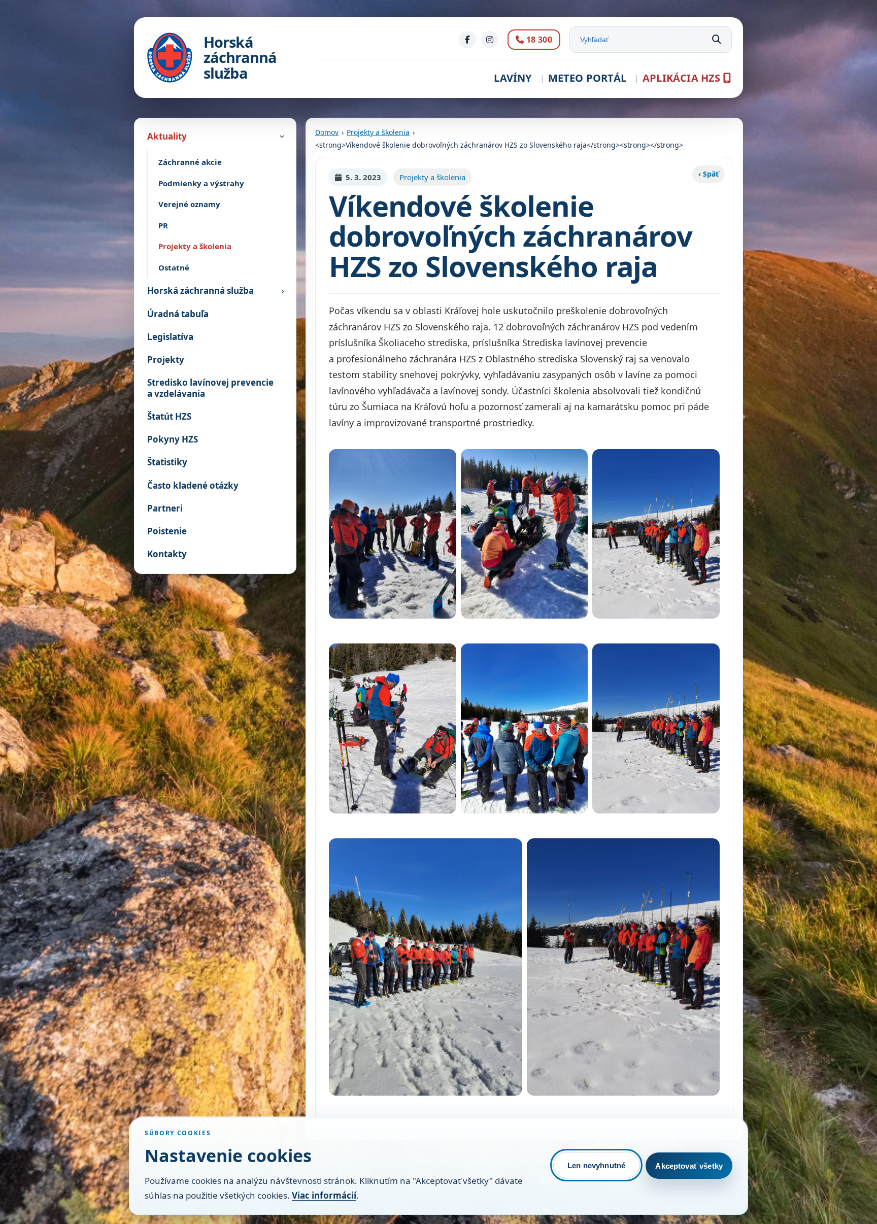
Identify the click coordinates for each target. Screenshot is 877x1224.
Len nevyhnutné (596, 1165)
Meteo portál (587, 78)
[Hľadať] (716, 39)
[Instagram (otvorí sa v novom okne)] (489, 39)
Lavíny (512, 78)
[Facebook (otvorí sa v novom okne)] (467, 39)
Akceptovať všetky (689, 1166)
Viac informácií (324, 1195)
